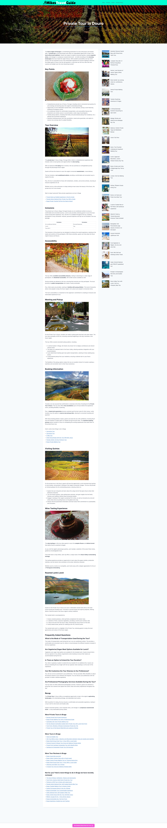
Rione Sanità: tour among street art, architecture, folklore (117, 82)
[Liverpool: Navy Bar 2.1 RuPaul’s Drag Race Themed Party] (105, 63)
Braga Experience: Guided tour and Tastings (58, 801)
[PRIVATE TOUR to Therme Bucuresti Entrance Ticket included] (105, 217)
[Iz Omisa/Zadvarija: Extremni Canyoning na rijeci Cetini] (105, 111)
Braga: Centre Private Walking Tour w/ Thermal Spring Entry (62, 760)
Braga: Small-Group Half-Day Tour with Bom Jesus (59, 794)
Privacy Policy (119, 2)
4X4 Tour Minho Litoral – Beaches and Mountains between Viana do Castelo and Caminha (70, 739)
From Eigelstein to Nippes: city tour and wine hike (115, 245)
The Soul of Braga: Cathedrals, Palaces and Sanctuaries (61, 778)
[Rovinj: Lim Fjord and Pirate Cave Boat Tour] (105, 197)
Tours (100, 26)
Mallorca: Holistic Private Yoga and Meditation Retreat (116, 130)
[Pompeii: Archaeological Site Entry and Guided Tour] (105, 274)
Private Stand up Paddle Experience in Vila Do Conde (60, 197)
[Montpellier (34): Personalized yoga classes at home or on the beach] (105, 226)
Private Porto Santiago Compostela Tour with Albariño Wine (62, 745)
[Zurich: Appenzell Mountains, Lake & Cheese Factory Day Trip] (105, 159)
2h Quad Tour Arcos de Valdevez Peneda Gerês (59, 766)
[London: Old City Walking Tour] (105, 178)
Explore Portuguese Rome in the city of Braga (58, 788)
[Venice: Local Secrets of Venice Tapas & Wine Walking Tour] (105, 73)
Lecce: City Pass (114, 137)
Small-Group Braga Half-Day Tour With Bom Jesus (59, 437)
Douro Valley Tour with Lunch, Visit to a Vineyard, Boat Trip (116, 283)
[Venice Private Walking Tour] (105, 92)
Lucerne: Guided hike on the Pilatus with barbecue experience (117, 206)
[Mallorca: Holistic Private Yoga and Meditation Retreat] (105, 130)
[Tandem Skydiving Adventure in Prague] (105, 102)
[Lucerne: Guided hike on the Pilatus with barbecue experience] (105, 207)
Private (81, 26)
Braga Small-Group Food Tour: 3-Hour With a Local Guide (61, 741)
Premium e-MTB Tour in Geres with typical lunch (59, 782)
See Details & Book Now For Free (82, 825)
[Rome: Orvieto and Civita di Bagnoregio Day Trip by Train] (105, 169)
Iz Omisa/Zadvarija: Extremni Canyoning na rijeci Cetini (116, 110)
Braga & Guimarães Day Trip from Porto (56, 799)
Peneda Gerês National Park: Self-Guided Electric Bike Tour (62, 784)
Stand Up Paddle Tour (52, 736)
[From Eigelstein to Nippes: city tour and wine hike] (105, 245)
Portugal (75, 26)
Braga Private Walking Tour (53, 442)
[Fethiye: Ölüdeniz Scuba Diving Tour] (105, 188)
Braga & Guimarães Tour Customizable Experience (59, 790)
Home (112, 2)
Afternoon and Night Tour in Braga (55, 764)
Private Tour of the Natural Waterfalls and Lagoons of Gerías (62, 728)
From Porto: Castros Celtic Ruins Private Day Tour (59, 780)
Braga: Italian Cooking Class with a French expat (59, 758)
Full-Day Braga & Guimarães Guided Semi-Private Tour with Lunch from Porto (66, 723)
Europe (70, 26)
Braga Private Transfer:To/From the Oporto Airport (59, 201)
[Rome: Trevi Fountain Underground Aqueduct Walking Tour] (105, 150)
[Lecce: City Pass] (105, 140)
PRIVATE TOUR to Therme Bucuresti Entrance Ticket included (116, 216)
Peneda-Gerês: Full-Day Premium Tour (56, 439)
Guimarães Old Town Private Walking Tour (57, 721)
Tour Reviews (95, 26)
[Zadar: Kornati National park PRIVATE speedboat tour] (105, 265)
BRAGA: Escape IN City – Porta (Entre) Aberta (58, 796)
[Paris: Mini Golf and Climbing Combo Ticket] (105, 255)
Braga (66, 26)
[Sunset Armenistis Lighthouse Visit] (105, 236)
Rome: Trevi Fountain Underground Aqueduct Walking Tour (116, 149)
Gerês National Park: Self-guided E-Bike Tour (58, 792)
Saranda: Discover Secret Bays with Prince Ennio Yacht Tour (117, 53)
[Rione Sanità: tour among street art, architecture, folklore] (105, 82)
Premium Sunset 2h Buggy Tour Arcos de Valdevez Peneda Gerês (63, 743)
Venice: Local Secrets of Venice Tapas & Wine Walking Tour (116, 72)
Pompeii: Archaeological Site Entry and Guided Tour (116, 273)
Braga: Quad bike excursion (53, 756)
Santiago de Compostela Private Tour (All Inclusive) (59, 747)
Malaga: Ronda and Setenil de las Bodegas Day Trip (116, 120)
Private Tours (87, 26)
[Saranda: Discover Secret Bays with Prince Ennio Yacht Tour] (105, 54)
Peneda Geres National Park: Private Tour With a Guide (60, 199)
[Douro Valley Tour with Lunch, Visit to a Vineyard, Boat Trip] (105, 284)
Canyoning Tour (50, 431)
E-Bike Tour (49, 435)
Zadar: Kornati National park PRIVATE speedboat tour (117, 264)
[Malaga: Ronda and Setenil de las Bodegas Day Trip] (105, 121)
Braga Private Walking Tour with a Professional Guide (60, 719)
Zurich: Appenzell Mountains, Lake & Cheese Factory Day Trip (116, 158)
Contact (108, 2)
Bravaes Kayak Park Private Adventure (56, 717)
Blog (103, 2)
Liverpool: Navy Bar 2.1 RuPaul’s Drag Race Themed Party (116, 63)
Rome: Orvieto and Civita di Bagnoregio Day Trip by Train (117, 168)
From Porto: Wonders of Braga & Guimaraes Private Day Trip (62, 726)
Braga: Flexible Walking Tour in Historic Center (58, 786)
